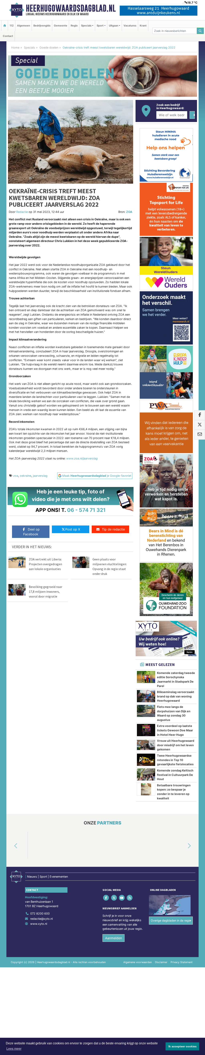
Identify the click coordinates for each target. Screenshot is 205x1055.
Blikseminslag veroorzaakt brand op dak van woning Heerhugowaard (175, 696)
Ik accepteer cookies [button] (182, 1046)
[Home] (4, 25)
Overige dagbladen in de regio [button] (171, 920)
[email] (200, 435)
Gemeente (60, 25)
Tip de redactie (113, 529)
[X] (114, 897)
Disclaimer (161, 962)
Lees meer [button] (13, 1048)
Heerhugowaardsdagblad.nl (71, 8)
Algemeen (23, 25)
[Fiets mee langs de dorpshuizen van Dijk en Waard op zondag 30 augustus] (146, 711)
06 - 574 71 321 (86, 510)
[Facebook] (106, 897)
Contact (8, 36)
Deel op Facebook (31, 531)
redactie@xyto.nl (41, 918)
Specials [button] (86, 25)
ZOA (129, 211)
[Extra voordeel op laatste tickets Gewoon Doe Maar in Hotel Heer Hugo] (146, 730)
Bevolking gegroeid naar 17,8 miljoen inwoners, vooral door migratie (45, 591)
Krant (143, 25)
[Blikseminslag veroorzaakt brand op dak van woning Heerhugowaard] (146, 696)
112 (12, 25)
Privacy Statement (182, 962)
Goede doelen (48, 47)
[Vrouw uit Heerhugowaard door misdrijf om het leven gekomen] (146, 745)
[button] (11, 846)
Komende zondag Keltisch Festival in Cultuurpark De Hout (175, 775)
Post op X (72, 529)
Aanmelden (113, 938)
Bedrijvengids (41, 25)
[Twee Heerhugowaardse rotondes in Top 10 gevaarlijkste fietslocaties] (146, 759)
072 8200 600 (40, 913)
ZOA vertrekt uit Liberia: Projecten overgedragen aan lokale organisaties (45, 564)
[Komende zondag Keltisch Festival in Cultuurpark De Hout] (146, 774)
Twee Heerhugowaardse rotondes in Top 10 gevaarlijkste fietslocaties (175, 760)
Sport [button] (100, 25)
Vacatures (130, 25)
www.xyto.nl (38, 923)
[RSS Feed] (130, 897)
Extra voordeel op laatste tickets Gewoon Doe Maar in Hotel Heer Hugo (175, 730)
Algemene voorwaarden (137, 962)
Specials (29, 47)
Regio (74, 25)
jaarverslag (40, 475)
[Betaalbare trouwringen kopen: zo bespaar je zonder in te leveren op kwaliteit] (146, 789)
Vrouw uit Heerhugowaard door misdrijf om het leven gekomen (175, 745)
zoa (15, 475)
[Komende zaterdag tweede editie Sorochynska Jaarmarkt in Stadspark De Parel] (146, 677)
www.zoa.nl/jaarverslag (82, 458)
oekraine (25, 475)
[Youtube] (122, 897)
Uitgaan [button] (113, 25)
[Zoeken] (200, 31)
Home (15, 47)
